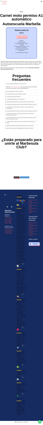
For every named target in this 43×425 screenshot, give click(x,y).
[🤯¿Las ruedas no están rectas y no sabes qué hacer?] (32, 157)
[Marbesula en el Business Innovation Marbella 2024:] (10, 157)
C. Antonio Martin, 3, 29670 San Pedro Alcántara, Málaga (9, 232)
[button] (41, 1)
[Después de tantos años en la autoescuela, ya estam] (10, 169)
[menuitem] (18, 422)
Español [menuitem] (26, 422)
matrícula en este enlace (15, 86)
